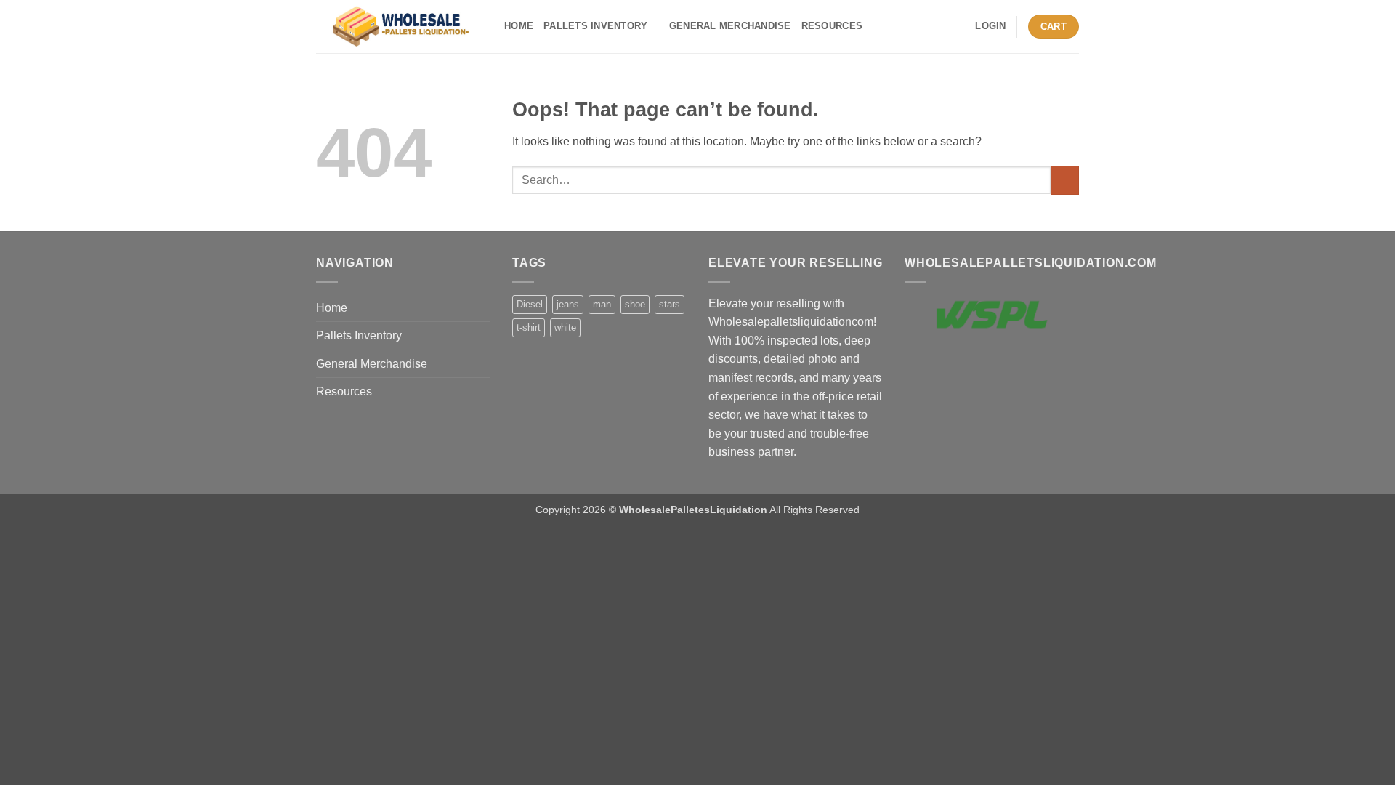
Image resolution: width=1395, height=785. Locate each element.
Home (518, 25)
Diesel (530, 304)
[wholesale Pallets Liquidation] (399, 27)
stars (669, 304)
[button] (990, 26)
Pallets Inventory (595, 25)
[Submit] (1065, 180)
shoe (635, 304)
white (565, 327)
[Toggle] (481, 336)
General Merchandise (730, 25)
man (602, 304)
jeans (568, 304)
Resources (831, 25)
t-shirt (529, 327)
